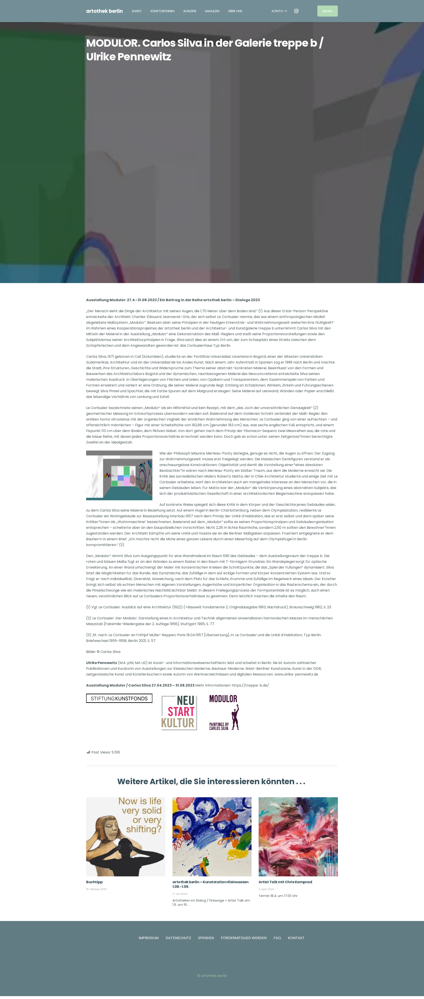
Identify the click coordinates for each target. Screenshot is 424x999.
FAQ (277, 937)
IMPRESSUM (149, 937)
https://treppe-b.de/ (250, 685)
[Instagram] (296, 11)
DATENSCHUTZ (178, 937)
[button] (199, 11)
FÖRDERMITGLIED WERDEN (244, 937)
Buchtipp (94, 882)
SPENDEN (206, 937)
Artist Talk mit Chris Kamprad (285, 882)
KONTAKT (296, 937)
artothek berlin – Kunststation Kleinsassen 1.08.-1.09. (210, 884)
